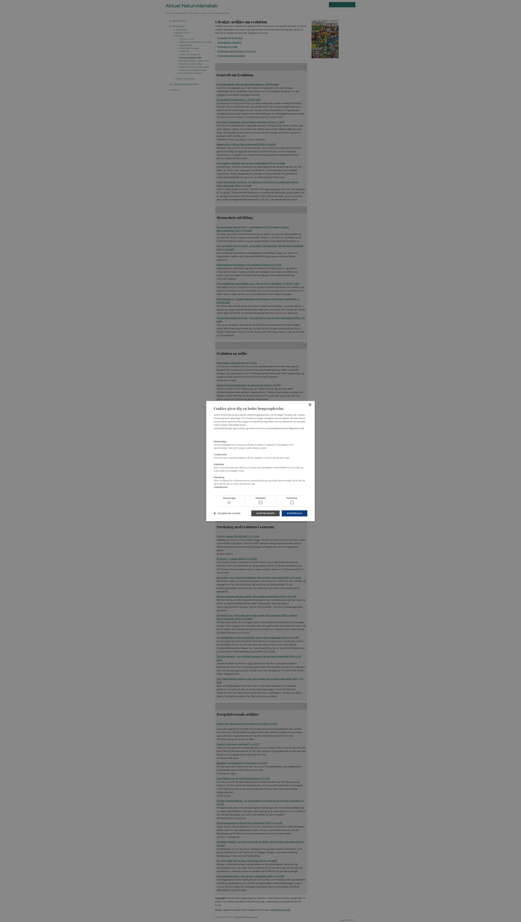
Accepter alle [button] (294, 513)
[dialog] (260, 461)
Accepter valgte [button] (265, 513)
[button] (227, 513)
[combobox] (310, 404)
